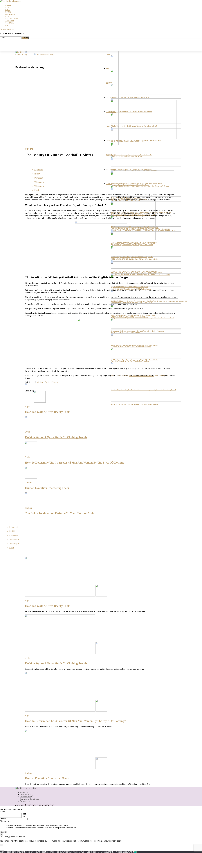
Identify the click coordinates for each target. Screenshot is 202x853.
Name (3, 812)
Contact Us (25, 801)
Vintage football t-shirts (35, 194)
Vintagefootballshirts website (141, 375)
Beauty (7, 10)
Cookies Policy (26, 794)
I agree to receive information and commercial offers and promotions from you (42, 828)
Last (24, 816)
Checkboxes (5, 821)
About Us (24, 792)
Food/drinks (9, 23)
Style (7, 7)
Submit (3, 832)
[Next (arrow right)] (3, 850)
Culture (8, 12)
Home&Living (10, 14)
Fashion (8, 5)
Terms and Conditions (29, 799)
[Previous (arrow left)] (1, 850)
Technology (9, 21)
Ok (135, 852)
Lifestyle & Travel (12, 19)
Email (3, 819)
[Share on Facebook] (103, 161)
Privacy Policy (26, 797)
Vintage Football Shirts (47, 382)
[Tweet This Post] (103, 163)
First (24, 814)
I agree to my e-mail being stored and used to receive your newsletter (38, 825)
